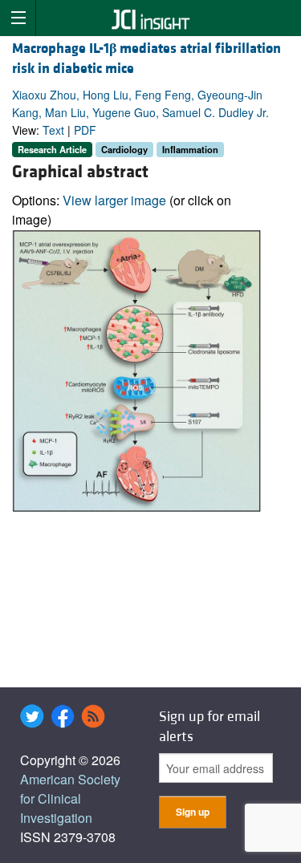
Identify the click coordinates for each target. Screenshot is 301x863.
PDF (85, 130)
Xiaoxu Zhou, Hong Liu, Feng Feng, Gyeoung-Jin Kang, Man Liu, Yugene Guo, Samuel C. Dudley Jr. (140, 103)
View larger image (114, 200)
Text (53, 130)
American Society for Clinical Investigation (70, 798)
